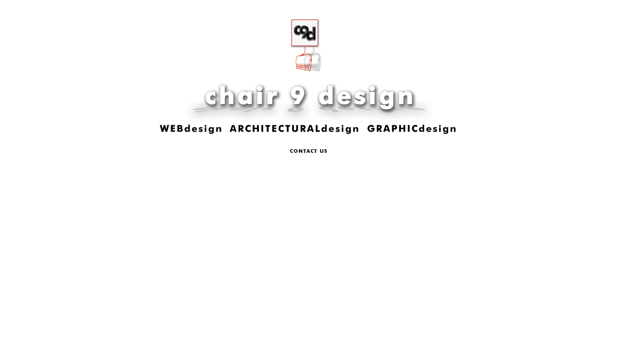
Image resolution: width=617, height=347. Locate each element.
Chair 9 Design (308, 69)
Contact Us (308, 151)
